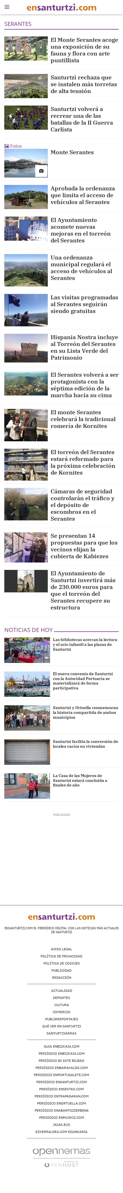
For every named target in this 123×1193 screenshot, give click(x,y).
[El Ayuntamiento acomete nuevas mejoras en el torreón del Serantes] (26, 229)
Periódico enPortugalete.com (61, 1075)
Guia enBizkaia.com (62, 1046)
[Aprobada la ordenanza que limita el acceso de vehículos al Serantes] (26, 197)
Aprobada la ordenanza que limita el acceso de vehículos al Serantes (83, 195)
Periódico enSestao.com (61, 1089)
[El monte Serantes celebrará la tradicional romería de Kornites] (26, 425)
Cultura (61, 1005)
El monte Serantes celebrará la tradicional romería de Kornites (83, 419)
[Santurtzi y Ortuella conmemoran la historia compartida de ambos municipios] (27, 718)
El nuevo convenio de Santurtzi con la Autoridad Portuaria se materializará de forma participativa (83, 681)
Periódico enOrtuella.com (61, 1103)
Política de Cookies (61, 963)
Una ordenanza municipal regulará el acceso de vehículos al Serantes (81, 268)
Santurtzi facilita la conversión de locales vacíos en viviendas (85, 744)
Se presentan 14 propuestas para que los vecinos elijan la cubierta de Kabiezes (84, 546)
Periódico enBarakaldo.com (61, 1068)
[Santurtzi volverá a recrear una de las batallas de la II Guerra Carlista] (26, 118)
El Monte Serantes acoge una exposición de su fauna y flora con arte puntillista (84, 50)
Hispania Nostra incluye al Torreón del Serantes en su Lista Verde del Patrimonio (84, 347)
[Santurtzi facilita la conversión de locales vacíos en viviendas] (27, 752)
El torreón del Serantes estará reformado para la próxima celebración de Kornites (83, 462)
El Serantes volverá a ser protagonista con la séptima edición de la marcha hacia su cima (85, 385)
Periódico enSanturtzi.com (61, 1082)
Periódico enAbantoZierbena (62, 1110)
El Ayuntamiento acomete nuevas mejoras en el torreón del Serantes (81, 230)
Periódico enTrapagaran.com (62, 1096)
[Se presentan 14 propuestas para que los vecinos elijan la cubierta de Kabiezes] (26, 547)
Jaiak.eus (61, 1124)
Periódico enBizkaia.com (62, 1053)
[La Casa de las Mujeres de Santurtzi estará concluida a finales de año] (27, 786)
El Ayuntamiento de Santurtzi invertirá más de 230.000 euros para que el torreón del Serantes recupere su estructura (83, 590)
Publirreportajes (61, 1019)
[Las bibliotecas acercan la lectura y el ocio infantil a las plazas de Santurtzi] (27, 650)
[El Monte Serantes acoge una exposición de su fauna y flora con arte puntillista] (26, 48)
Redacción (61, 977)
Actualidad (61, 990)
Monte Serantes (72, 152)
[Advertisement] (61, 852)
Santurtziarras (61, 1033)
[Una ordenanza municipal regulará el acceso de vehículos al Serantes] (26, 270)
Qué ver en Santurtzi (61, 1026)
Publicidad (61, 970)
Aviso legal (61, 949)
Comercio (61, 1012)
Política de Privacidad (61, 956)
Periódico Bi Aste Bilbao (61, 1060)
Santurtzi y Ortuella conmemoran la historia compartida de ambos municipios (85, 712)
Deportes (61, 998)
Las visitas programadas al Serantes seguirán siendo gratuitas (84, 304)
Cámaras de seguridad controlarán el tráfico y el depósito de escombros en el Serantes (82, 504)
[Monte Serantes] (26, 163)
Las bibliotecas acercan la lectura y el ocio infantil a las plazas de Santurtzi (85, 644)
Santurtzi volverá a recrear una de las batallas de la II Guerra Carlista (82, 119)
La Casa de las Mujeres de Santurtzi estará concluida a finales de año (80, 780)
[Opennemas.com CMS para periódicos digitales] (61, 1157)
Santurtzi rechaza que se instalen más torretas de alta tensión (84, 84)
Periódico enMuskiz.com (61, 1117)
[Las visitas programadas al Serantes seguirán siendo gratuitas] (26, 310)
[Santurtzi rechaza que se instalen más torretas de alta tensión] (26, 86)
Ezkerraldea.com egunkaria (61, 1132)
